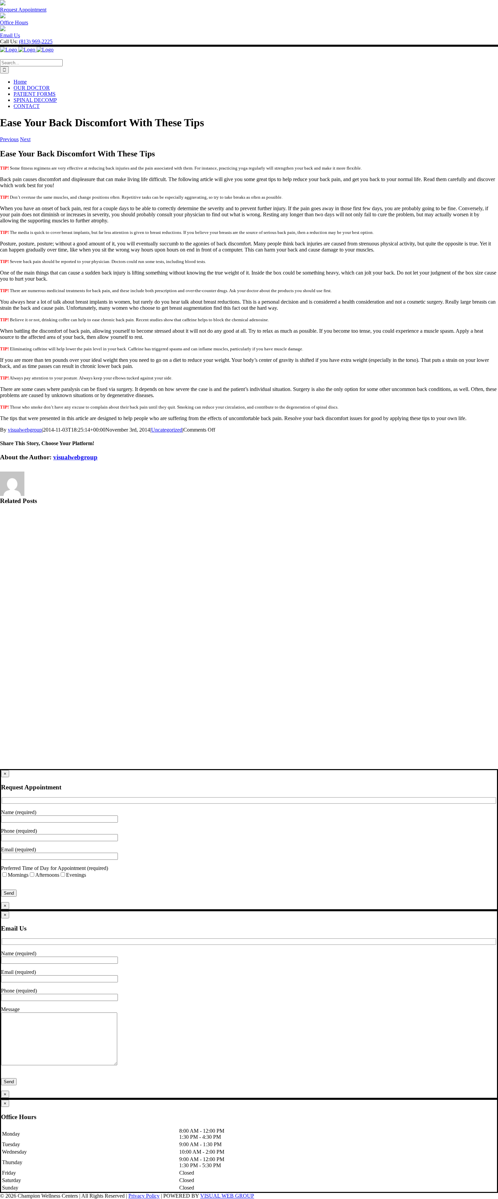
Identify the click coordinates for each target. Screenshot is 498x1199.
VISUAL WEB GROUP (227, 1196)
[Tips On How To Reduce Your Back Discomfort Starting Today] (249, 743)
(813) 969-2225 (36, 41)
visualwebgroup (25, 430)
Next (25, 139)
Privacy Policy (144, 1196)
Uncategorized (166, 430)
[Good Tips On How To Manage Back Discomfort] (249, 693)
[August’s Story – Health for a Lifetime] (249, 540)
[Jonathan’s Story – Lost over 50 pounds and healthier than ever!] (249, 591)
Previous (9, 139)
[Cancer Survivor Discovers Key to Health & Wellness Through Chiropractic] (249, 642)
